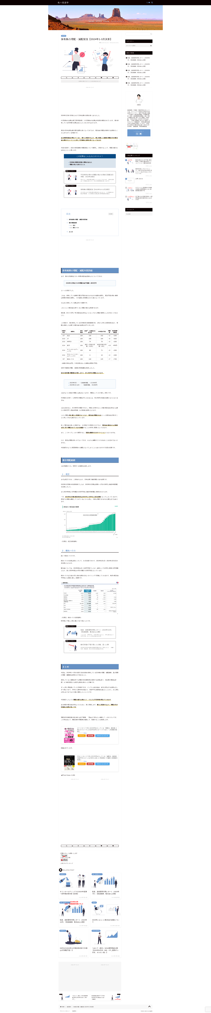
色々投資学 (63, 2)
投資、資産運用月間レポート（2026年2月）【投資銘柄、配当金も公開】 (139, 84)
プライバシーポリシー (65, 1011)
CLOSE (110, 213)
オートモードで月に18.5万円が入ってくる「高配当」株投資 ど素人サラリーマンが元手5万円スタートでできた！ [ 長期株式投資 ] (97, 729)
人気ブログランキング (67, 863)
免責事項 (74, 1011)
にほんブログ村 (65, 857)
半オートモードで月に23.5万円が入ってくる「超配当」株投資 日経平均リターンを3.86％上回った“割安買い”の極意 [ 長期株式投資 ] (97, 758)
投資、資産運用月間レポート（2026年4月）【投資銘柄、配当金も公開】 (139, 71)
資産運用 (63, 35)
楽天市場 (90, 735)
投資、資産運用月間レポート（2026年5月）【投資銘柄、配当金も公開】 (139, 65)
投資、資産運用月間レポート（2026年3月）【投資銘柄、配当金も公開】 (139, 77)
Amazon (81, 735)
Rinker (85, 732)
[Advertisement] (90, 100)
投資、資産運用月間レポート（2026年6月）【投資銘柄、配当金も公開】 (139, 59)
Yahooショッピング (102, 735)
